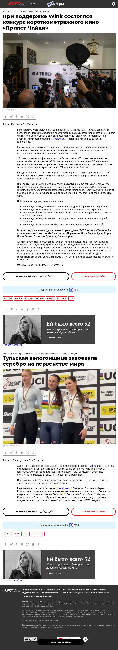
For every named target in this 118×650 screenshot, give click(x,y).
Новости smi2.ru (12, 345)
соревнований (63, 488)
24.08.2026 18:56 (10, 353)
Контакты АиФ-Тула (50, 593)
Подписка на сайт (30, 593)
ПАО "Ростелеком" (11, 110)
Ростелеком (59, 139)
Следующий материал (61, 642)
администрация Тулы (12, 446)
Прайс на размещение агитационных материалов (86, 593)
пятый (89, 465)
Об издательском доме (32, 590)
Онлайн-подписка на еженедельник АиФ (87, 590)
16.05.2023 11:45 (9, 12)
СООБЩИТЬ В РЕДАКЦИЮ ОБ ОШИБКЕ (37, 596)
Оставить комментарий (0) (93, 276)
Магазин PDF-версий (56, 590)
